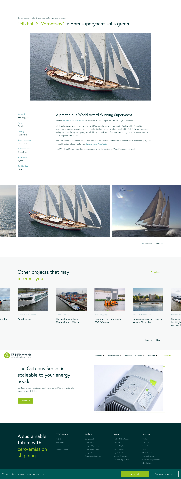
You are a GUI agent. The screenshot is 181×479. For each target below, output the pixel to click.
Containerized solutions (93, 456)
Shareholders (146, 463)
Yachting (117, 442)
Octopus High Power (92, 449)
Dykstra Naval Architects (96, 144)
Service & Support (62, 449)
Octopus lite (89, 453)
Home (20, 18)
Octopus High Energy (92, 446)
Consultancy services (63, 446)
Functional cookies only (164, 474)
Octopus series (90, 439)
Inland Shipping (119, 446)
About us (145, 442)
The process (60, 442)
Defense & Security (120, 456)
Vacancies (145, 446)
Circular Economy (148, 456)
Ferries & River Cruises (121, 439)
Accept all (135, 474)
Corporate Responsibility (151, 460)
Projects (128, 355)
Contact (167, 355)
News (144, 449)
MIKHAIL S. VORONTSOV (73, 120)
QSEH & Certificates (149, 453)
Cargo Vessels (118, 449)
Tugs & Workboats (120, 453)
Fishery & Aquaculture (121, 460)
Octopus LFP (89, 442)
